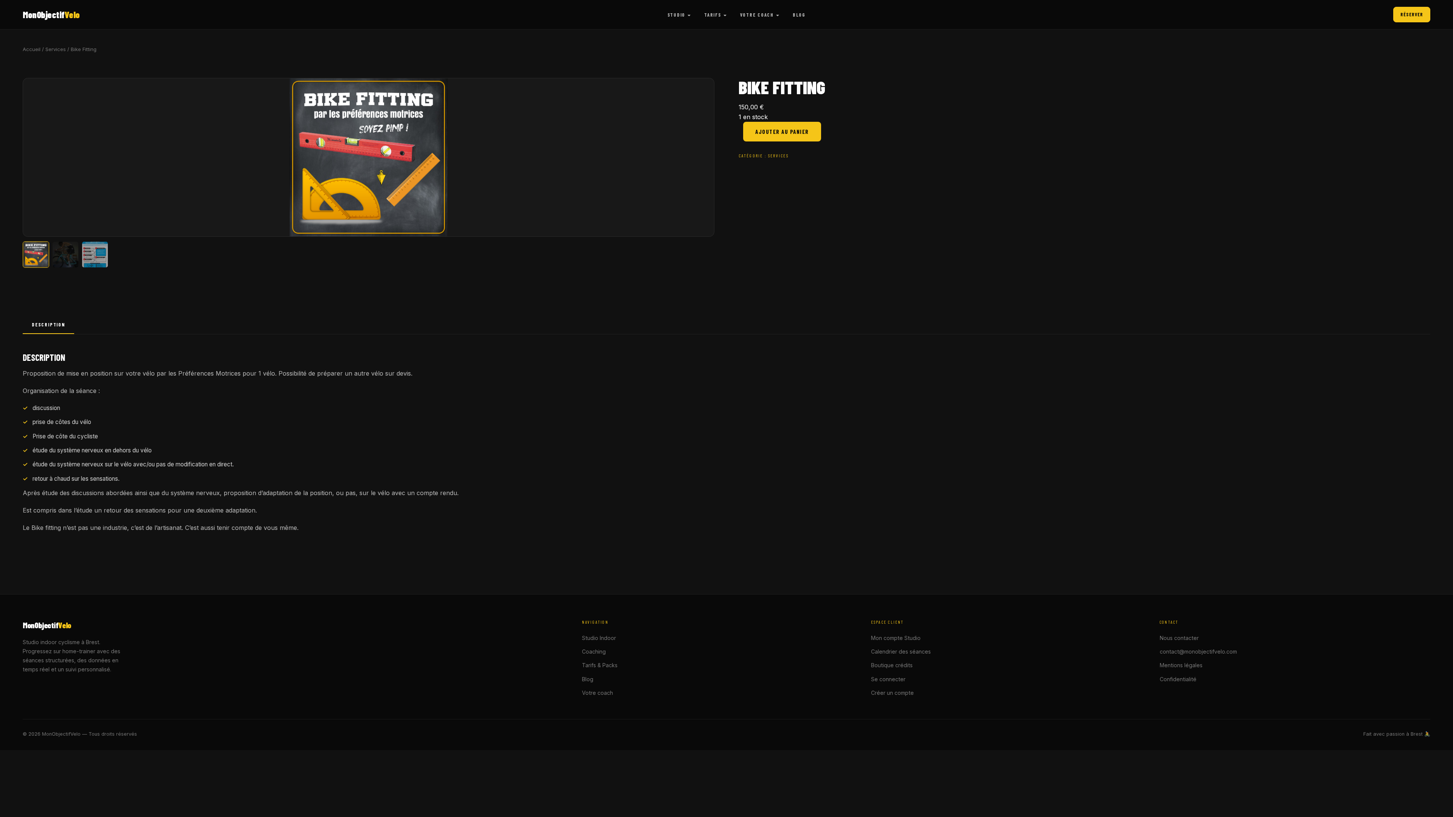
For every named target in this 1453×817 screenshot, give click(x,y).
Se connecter (888, 679)
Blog (587, 679)
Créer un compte (892, 693)
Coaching (594, 651)
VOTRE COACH (757, 14)
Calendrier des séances (901, 651)
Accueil (31, 49)
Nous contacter (1179, 638)
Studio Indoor (599, 638)
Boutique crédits (892, 665)
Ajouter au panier (782, 131)
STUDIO (676, 14)
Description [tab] (48, 325)
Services (55, 49)
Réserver (1411, 14)
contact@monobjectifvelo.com (1198, 651)
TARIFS (712, 14)
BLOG (799, 14)
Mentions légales (1181, 665)
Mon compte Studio (896, 638)
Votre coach (597, 693)
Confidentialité (1178, 679)
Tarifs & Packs (600, 665)
